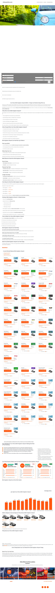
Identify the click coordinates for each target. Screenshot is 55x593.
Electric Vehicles (6, 254)
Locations (44, 2)
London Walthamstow (27, 568)
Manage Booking (49, 2)
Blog (3, 585)
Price (4, 472)
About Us (3, 583)
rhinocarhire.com (7, 2)
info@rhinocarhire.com (48, 583)
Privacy (3, 586)
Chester (9, 568)
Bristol (10, 191)
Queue (4, 477)
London (9, 187)
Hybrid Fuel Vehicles (7, 255)
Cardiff (10, 193)
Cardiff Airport (46, 568)
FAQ (3, 584)
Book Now (4, 247)
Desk (4, 470)
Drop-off (4, 475)
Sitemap (3, 587)
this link (5, 545)
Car (3, 469)
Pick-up (3, 74)
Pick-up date (4, 76)
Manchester (11, 189)
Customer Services (40, 2)
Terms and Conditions (6, 588)
